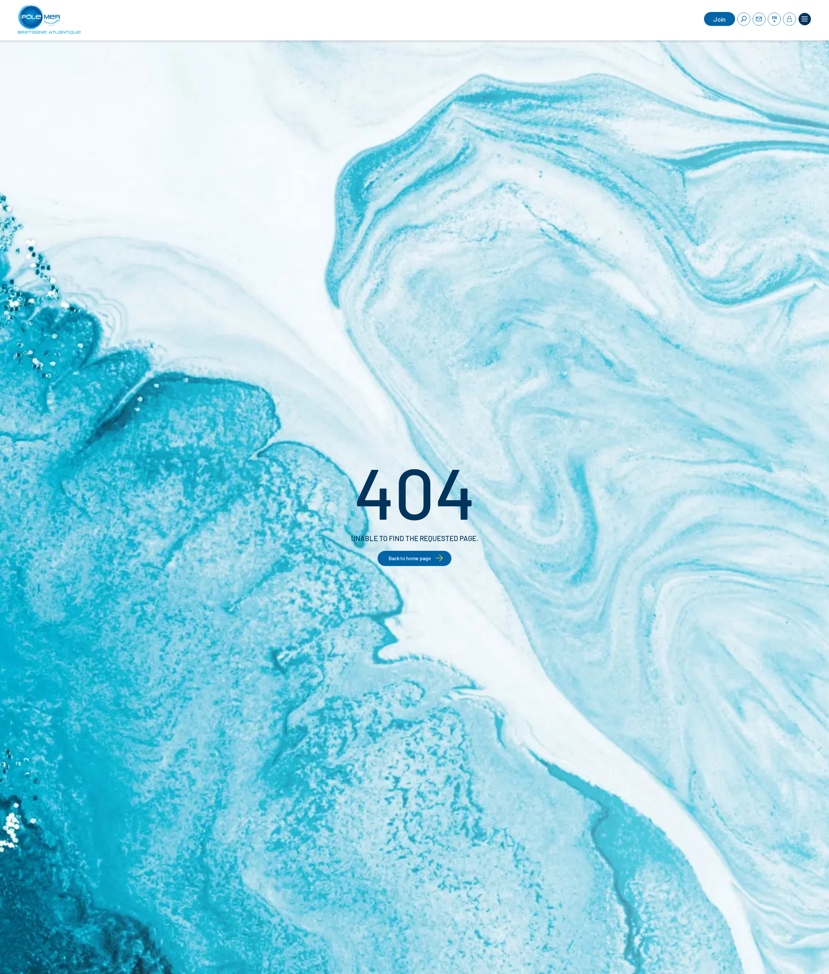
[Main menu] (804, 19)
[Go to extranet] (789, 19)
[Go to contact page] (759, 19)
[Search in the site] (743, 19)
